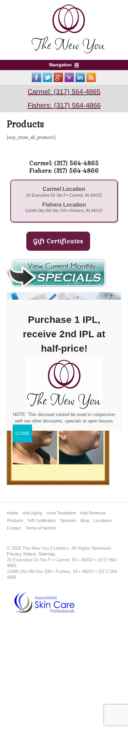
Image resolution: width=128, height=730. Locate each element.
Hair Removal (93, 513)
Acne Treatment (61, 513)
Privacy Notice (21, 554)
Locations (103, 520)
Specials (68, 520)
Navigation (60, 64)
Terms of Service (41, 528)
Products (15, 520)
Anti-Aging (32, 513)
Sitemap (47, 554)
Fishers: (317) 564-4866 (64, 105)
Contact (14, 528)
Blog (85, 520)
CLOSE (22, 433)
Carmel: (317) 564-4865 (64, 91)
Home (12, 513)
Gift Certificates (42, 520)
